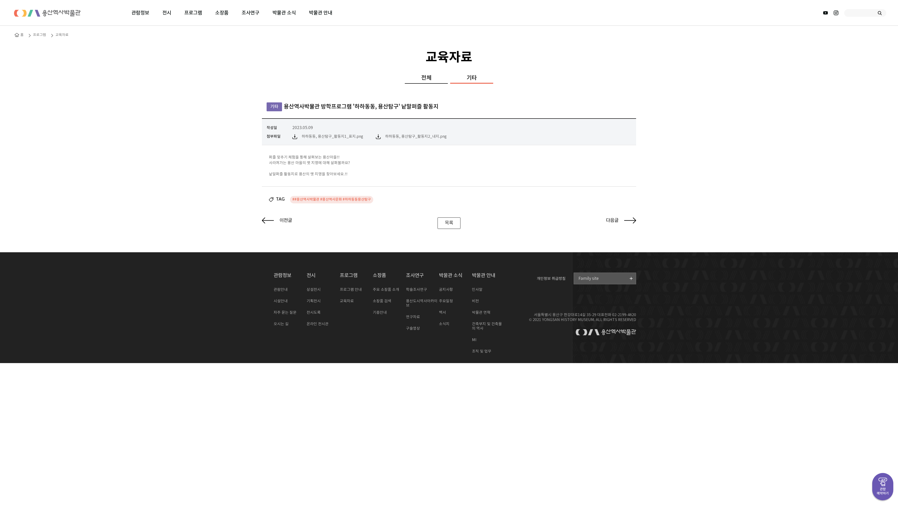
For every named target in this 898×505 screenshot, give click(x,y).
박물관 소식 (284, 13)
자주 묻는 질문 (285, 312)
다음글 (612, 220)
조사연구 (250, 13)
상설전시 (314, 290)
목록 (449, 223)
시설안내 (281, 301)
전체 (426, 78)
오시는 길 (281, 324)
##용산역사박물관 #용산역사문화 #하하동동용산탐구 (331, 200)
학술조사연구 (416, 290)
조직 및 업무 (481, 351)
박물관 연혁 (481, 312)
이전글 (285, 220)
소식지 (444, 324)
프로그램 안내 (351, 290)
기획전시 (314, 301)
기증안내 (380, 312)
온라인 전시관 (318, 324)
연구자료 (413, 317)
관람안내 (281, 290)
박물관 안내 (320, 13)
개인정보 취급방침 (551, 278)
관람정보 (140, 13)
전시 (166, 13)
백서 (442, 312)
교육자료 (62, 35)
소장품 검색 (382, 301)
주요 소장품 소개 (386, 290)
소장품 (221, 13)
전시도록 (314, 312)
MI (474, 340)
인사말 (477, 290)
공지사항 (446, 290)
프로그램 (193, 13)
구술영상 (413, 328)
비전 (475, 301)
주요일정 (446, 301)
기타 (472, 78)
